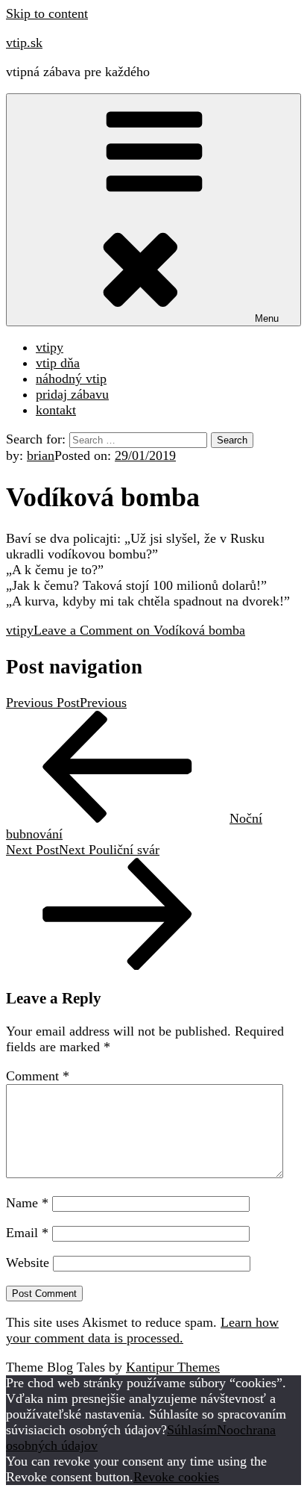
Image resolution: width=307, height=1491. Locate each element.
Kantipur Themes (173, 1367)
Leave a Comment (139, 630)
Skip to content (47, 13)
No (225, 1429)
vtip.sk (24, 42)
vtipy (49, 347)
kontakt (56, 409)
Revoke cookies (176, 1476)
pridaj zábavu (72, 394)
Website (27, 1262)
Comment (37, 1075)
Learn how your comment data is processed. (142, 1330)
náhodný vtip (71, 378)
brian (40, 455)
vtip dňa (58, 362)
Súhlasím (192, 1429)
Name (27, 1202)
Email (27, 1232)
